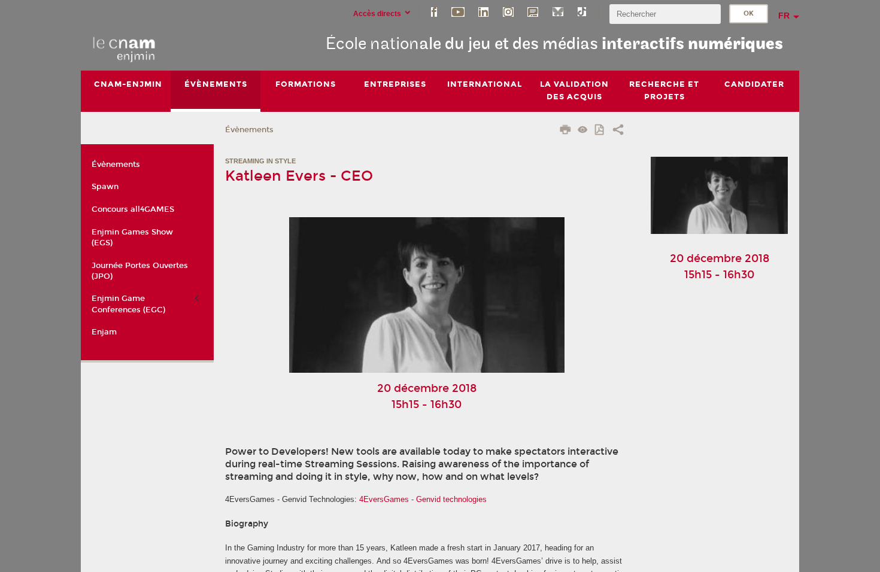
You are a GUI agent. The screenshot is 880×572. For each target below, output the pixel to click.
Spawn (105, 186)
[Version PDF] (600, 130)
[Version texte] (583, 130)
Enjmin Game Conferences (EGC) (128, 304)
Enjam (104, 332)
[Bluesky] (558, 11)
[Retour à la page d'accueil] (124, 48)
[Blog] (532, 11)
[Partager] (618, 131)
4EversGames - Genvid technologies (423, 499)
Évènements (249, 130)
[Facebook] (434, 11)
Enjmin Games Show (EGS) (132, 237)
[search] (665, 14)
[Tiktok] (582, 11)
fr (784, 15)
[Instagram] (508, 11)
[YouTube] (458, 11)
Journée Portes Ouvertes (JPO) (140, 271)
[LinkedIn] (483, 11)
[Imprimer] (565, 131)
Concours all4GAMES (133, 209)
